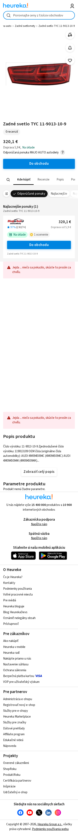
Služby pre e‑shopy (15, 711)
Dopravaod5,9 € (61, 227)
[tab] (23, 180)
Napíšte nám (39, 524)
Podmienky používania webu (50, 829)
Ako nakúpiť (11, 641)
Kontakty (9, 583)
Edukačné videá (13, 740)
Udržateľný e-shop (15, 792)
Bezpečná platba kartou (18, 676)
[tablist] (39, 180)
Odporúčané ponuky (31, 194)
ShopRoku (9, 769)
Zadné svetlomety (25, 26)
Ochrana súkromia (14, 670)
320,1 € (65, 222)
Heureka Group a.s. (49, 824)
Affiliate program (14, 734)
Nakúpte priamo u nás (17, 658)
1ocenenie (41, 234)
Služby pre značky (14, 722)
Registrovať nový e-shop (19, 705)
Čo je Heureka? (12, 577)
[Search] (8, 180)
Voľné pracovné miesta (18, 594)
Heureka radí (11, 653)
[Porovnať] (70, 34)
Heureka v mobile (14, 647)
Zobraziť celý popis (39, 471)
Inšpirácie (9, 786)
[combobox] (39, 15)
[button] (23, 179)
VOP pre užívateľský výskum (21, 682)
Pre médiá (9, 600)
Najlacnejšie (59, 194)
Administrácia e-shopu (17, 699)
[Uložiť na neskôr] (70, 60)
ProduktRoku (11, 775)
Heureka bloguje (13, 606)
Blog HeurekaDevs (15, 612)
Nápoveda (9, 746)
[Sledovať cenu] (70, 47)
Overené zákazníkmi (16, 763)
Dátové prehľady (14, 728)
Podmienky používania (17, 589)
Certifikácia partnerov (17, 780)
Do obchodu (39, 244)
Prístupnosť (11, 624)
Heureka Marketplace (17, 716)
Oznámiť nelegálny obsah (19, 618)
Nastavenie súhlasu (15, 664)
